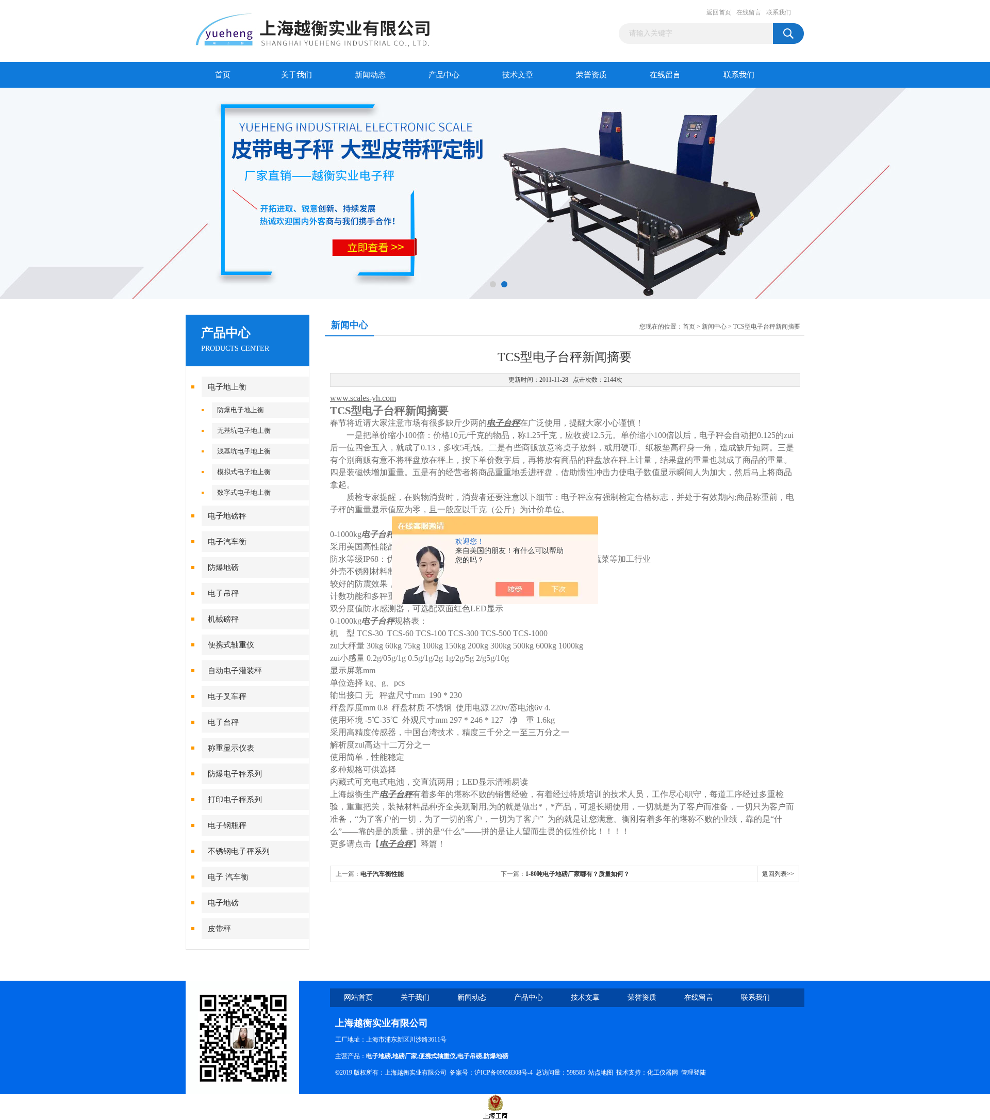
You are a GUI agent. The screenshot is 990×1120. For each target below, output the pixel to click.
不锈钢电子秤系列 (239, 851)
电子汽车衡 (227, 542)
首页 (222, 75)
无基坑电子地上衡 (244, 430)
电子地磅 (223, 903)
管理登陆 (693, 1072)
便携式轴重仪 (231, 645)
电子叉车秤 (227, 696)
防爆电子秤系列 (235, 774)
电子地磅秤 (227, 516)
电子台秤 (223, 722)
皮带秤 (219, 928)
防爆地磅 (223, 567)
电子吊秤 (223, 593)
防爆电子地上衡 (240, 410)
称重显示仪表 (231, 748)
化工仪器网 (662, 1072)
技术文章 (517, 75)
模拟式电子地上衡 (244, 472)
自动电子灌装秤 (235, 671)
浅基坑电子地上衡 (244, 451)
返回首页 (718, 12)
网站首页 (358, 997)
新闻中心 (714, 326)
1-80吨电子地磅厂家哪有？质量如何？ (577, 874)
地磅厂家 (404, 1056)
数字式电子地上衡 (244, 492)
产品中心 (443, 75)
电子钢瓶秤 (227, 825)
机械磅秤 (223, 619)
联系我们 (778, 12)
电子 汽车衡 (228, 877)
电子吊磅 (469, 1056)
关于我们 (296, 75)
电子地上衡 (227, 387)
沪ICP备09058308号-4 (503, 1072)
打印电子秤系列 (235, 800)
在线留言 (748, 12)
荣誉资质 (591, 75)
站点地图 (600, 1072)
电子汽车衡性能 (382, 874)
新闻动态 (370, 75)
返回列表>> (778, 874)
